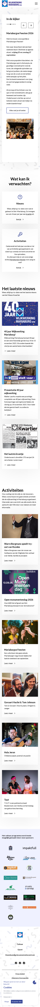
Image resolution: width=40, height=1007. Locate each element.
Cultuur (20, 944)
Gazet (20, 949)
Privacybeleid (20, 974)
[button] (36, 3)
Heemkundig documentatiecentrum (20, 955)
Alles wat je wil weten (17, 110)
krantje (28, 214)
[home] (12, 3)
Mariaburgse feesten (17, 259)
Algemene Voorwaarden (20, 978)
